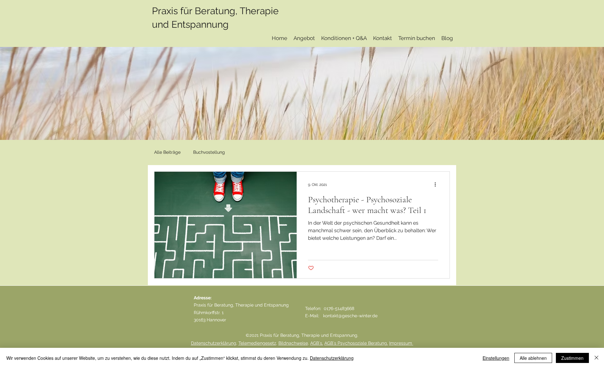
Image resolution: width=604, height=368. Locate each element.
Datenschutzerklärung (213, 343)
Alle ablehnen (533, 358)
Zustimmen (572, 358)
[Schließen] (596, 358)
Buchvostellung (209, 152)
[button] (304, 38)
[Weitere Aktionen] (437, 184)
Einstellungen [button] (496, 358)
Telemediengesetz (257, 343)
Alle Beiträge (167, 152)
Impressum (401, 343)
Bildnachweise (293, 343)
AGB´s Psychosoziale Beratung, (356, 343)
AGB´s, (316, 343)
